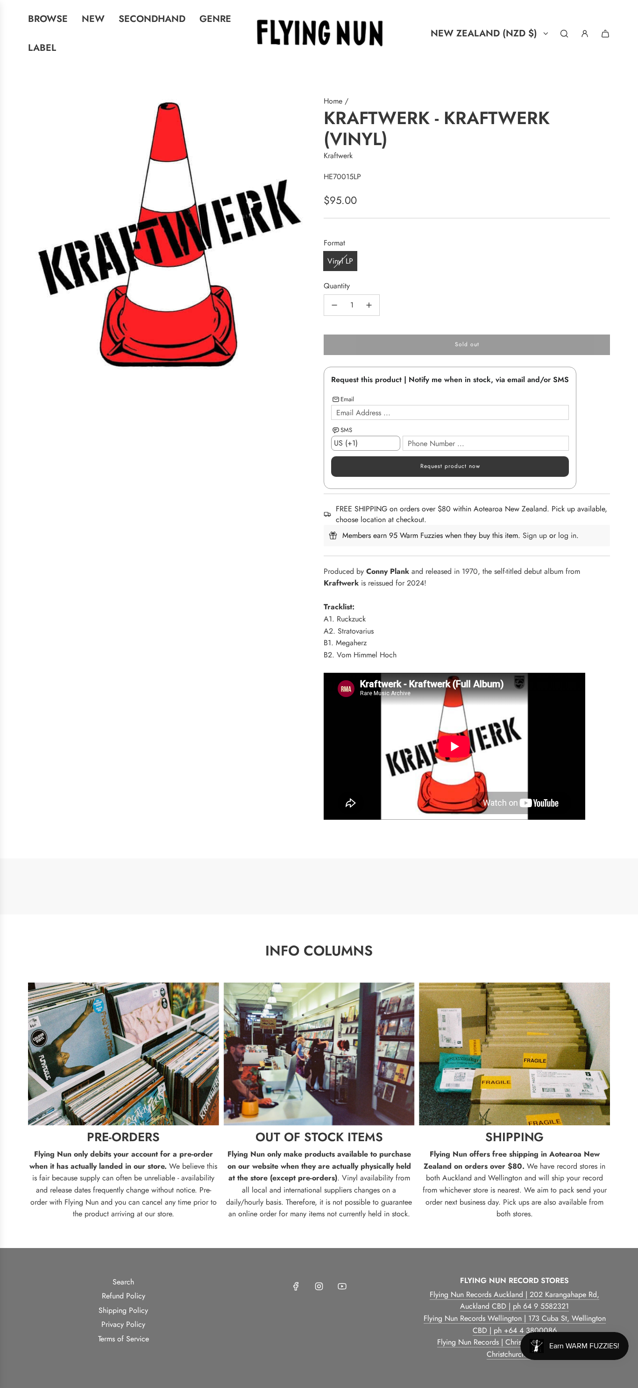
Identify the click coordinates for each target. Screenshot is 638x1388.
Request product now (450, 466)
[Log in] (584, 33)
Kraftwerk (338, 155)
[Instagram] (319, 1286)
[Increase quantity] (369, 305)
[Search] (564, 33)
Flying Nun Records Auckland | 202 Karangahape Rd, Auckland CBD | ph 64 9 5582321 (514, 1300)
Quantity (337, 285)
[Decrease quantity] (334, 305)
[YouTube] (342, 1286)
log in (567, 535)
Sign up (535, 535)
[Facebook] (296, 1286)
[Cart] (605, 33)
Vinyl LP (340, 261)
